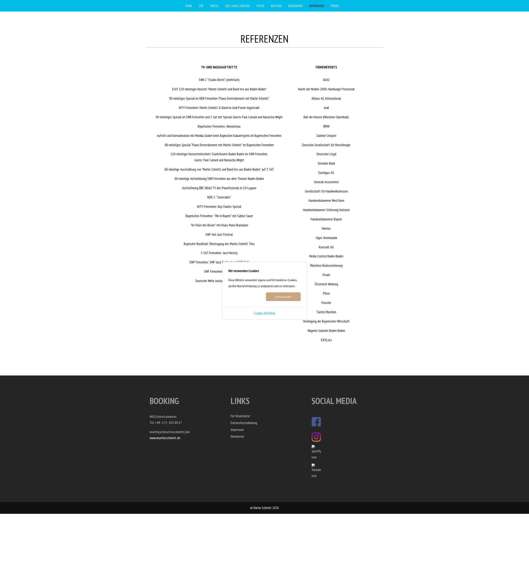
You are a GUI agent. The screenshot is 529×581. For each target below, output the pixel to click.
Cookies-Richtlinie (264, 313)
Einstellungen (245, 297)
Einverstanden (283, 297)
